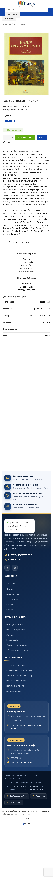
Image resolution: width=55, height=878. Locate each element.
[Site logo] (27, 4)
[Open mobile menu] (3, 12)
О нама (9, 604)
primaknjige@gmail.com (20, 555)
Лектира (10, 589)
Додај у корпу (25, 137)
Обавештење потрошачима (19, 670)
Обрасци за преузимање (17, 650)
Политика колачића (15, 686)
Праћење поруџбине (15, 630)
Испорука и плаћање (15, 624)
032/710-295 (14, 560)
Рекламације (12, 640)
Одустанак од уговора (16, 645)
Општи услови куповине (17, 665)
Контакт (10, 609)
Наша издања (12, 594)
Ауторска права (13, 691)
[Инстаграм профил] (15, 568)
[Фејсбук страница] (7, 568)
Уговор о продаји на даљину (19, 675)
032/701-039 (16, 758)
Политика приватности (16, 680)
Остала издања (13, 599)
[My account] (50, 12)
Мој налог (10, 635)
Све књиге (11, 584)
